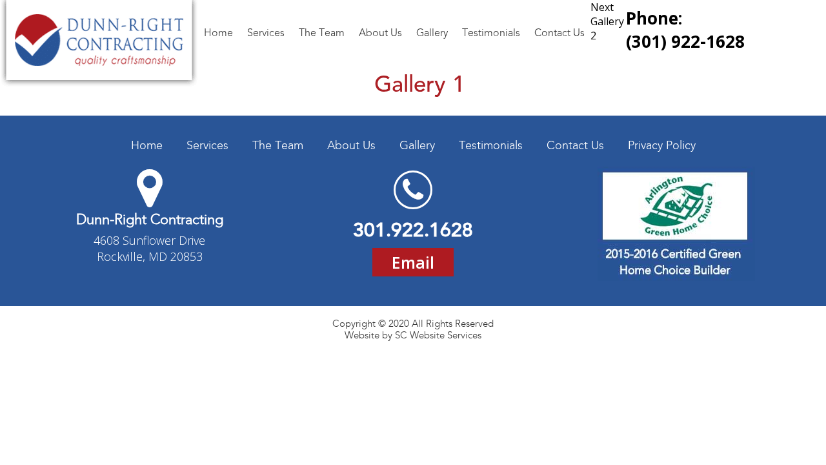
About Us (351, 145)
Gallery (417, 145)
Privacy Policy (662, 145)
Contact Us (575, 145)
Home (147, 145)
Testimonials (491, 145)
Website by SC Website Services (413, 335)
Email (413, 262)
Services (207, 145)
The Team (277, 145)
